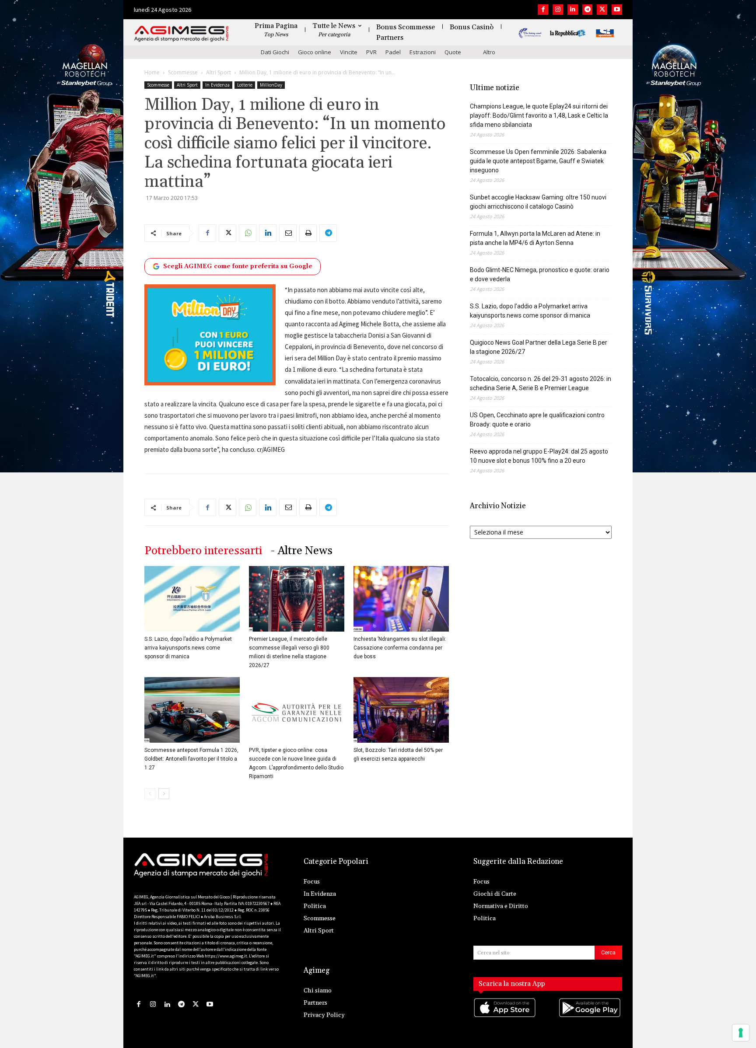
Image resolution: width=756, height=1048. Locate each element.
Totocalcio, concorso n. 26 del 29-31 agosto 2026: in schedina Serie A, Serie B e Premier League (540, 383)
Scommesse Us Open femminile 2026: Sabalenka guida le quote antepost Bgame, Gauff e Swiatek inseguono (538, 161)
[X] (602, 9)
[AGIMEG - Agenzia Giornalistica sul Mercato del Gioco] (181, 34)
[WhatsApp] (247, 233)
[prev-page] (149, 793)
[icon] (505, 1016)
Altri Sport (218, 72)
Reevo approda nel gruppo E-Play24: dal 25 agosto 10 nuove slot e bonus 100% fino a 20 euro (539, 456)
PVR (371, 52)
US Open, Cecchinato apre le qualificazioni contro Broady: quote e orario (537, 420)
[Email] (288, 233)
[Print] (308, 233)
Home (152, 72)
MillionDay (271, 85)
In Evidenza (217, 85)
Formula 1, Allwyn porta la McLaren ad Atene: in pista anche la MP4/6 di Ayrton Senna (535, 238)
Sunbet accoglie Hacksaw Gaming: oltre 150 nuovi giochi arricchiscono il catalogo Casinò (538, 202)
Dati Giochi (275, 52)
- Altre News (301, 551)
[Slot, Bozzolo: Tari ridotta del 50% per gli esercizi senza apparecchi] (401, 710)
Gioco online (314, 52)
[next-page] (163, 793)
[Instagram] (558, 9)
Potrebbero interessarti (203, 551)
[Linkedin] (572, 9)
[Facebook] (543, 9)
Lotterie (244, 85)
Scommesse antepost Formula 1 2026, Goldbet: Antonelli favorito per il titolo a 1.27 (191, 759)
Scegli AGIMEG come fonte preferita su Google (237, 266)
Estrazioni (423, 52)
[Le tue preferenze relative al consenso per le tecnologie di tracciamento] (740, 1032)
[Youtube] (617, 9)
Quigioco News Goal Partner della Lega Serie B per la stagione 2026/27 (538, 347)
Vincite (348, 52)
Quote (452, 52)
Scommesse (183, 72)
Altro (489, 52)
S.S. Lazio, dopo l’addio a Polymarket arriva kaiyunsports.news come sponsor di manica (188, 648)
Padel (393, 52)
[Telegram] (587, 9)
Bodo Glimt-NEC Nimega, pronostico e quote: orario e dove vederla (539, 274)
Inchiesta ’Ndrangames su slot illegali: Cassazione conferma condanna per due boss (400, 648)
